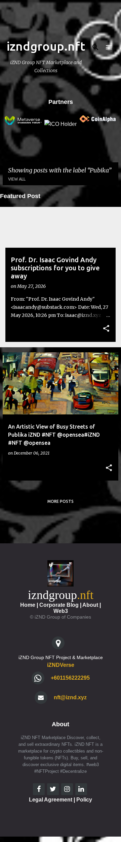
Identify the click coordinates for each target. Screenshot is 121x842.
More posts (60, 501)
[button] (106, 329)
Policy (84, 800)
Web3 (60, 611)
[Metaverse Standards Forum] (23, 124)
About (90, 605)
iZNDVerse (60, 665)
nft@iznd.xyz (70, 697)
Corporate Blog (59, 605)
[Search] (95, 47)
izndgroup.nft (46, 46)
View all (17, 179)
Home (27, 605)
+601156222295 (70, 678)
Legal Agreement (50, 800)
